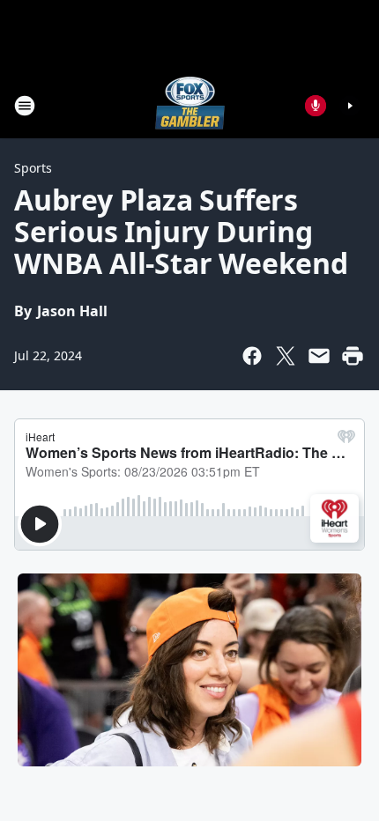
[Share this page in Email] (319, 356)
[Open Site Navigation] (24, 105)
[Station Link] (190, 105)
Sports (33, 167)
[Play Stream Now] (349, 105)
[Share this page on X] (285, 356)
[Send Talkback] (315, 105)
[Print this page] (352, 356)
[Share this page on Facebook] (252, 356)
